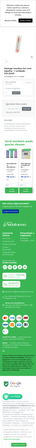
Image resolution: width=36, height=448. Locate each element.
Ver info (28, 82)
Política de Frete (8, 241)
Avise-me (16, 93)
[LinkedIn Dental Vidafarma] (24, 267)
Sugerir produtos (11, 211)
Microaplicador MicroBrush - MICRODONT (11, 165)
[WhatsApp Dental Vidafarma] (4, 267)
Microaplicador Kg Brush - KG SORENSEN (26, 165)
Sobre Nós (6, 238)
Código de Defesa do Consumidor (8, 253)
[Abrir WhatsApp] (31, 443)
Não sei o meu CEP (13, 112)
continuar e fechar (18, 445)
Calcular (26, 109)
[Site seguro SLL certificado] (12, 384)
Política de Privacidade (11, 439)
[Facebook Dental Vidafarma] (14, 267)
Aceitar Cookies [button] (25, 20)
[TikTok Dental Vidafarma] (19, 267)
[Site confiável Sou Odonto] (12, 396)
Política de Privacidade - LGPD (27, 240)
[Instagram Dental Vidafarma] (9, 267)
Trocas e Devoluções (6, 248)
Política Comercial (9, 244)
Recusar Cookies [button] (10, 20)
